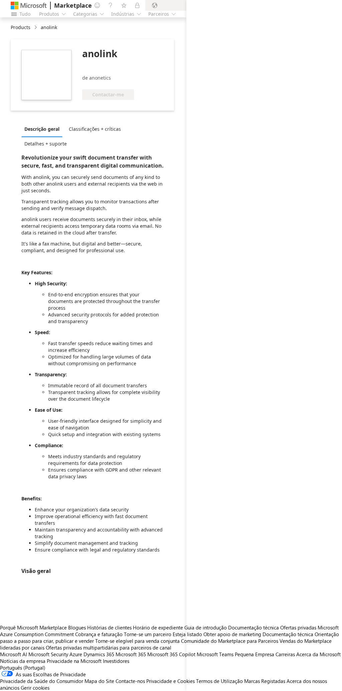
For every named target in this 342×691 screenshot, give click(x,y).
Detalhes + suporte (45, 143)
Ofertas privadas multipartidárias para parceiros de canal (108, 647)
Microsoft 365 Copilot (171, 654)
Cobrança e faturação (99, 634)
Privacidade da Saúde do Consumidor (41, 681)
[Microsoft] (29, 5)
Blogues (77, 627)
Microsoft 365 (131, 654)
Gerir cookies (35, 687)
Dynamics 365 (98, 654)
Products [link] (20, 27)
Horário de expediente (158, 627)
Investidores (116, 661)
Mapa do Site (99, 681)
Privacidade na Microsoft (74, 661)
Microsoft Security (48, 654)
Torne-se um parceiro (147, 634)
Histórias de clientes (109, 627)
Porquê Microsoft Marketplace (33, 627)
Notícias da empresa (22, 661)
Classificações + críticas (95, 129)
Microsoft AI (13, 654)
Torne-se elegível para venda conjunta (137, 640)
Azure (75, 654)
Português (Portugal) (22, 667)
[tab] (43, 128)
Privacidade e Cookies (170, 681)
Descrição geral (41, 129)
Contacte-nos (130, 681)
